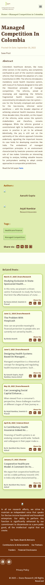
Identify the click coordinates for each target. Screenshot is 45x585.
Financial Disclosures (27, 550)
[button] (40, 6)
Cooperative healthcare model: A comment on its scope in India (17, 466)
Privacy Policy (22, 569)
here (21, 168)
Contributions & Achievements (16, 545)
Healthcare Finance (13, 230)
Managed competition (15, 237)
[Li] (3, 562)
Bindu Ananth (11, 339)
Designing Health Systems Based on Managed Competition (18, 356)
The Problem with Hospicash (13, 319)
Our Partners (37, 545)
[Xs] (9, 562)
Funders (12, 550)
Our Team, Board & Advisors (22, 540)
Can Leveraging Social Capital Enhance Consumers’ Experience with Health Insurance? (16, 395)
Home (4, 14)
